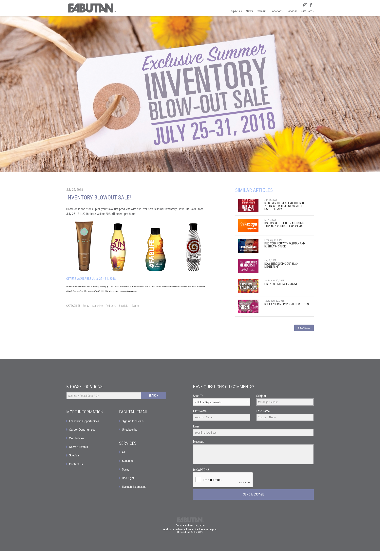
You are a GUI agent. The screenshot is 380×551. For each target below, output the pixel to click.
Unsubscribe (130, 429)
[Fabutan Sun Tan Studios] (91, 8)
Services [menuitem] (292, 11)
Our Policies (76, 438)
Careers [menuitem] (262, 11)
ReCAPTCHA (201, 470)
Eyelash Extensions (134, 487)
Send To (198, 396)
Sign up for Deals (132, 421)
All (123, 452)
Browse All (304, 328)
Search (153, 395)
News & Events (78, 447)
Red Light (111, 305)
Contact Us (76, 464)
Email (196, 426)
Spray (86, 305)
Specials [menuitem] (236, 11)
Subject (261, 396)
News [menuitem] (249, 11)
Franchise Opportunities (84, 421)
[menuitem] (142, 421)
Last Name (263, 411)
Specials (123, 305)
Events (135, 305)
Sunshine (97, 305)
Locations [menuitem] (277, 11)
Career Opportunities (82, 429)
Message (198, 442)
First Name (200, 411)
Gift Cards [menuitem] (307, 11)
